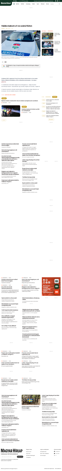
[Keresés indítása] (59, 3)
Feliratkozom (20, 456)
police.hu (3, 81)
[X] (59, 0)
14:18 (44, 103)
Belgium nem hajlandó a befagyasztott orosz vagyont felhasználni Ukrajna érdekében (52, 112)
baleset (3, 120)
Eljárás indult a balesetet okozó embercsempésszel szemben (19, 100)
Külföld (22, 3)
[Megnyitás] (14, 4)
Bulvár (47, 3)
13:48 (44, 111)
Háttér (33, 3)
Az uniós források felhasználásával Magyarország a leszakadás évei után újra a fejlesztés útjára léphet (57, 54)
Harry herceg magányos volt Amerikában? (57, 42)
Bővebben (51, 119)
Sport (38, 3)
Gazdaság (28, 3)
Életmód (42, 3)
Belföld (17, 3)
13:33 (44, 115)
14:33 (44, 99)
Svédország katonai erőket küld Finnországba (57, 35)
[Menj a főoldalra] (6, 3)
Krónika (4, 98)
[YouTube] (57, 0)
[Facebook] (55, 0)
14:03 (44, 106)
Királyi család (47, 46)
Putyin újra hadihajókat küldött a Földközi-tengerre (52, 116)
